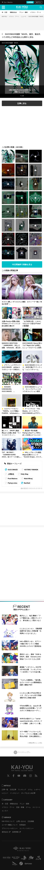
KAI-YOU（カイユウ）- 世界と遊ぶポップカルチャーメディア (22, 7)
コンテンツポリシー (26, 828)
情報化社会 (14, 804)
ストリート (36, 807)
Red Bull (27, 483)
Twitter (8, 775)
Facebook (13, 775)
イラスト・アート (14, 16)
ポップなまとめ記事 (28, 793)
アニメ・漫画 (24, 804)
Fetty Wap (24, 474)
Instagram (30, 775)
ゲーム (28, 807)
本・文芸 (5, 804)
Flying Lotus (12, 483)
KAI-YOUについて (8, 821)
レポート (37, 789)
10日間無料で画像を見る (22, 264)
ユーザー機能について (10, 825)
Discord (24, 775)
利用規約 (22, 825)
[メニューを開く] (3, 7)
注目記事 (13, 789)
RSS (36, 775)
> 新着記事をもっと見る (34, 743)
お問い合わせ (21, 821)
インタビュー (14, 793)
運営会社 (5, 832)
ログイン (38, 2)
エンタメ (5, 811)
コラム (30, 789)
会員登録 (30, 2)
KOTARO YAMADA (31, 470)
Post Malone (12, 478)
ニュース (23, 16)
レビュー (5, 793)
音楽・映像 (20, 807)
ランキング (22, 789)
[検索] (41, 7)
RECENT (23, 607)
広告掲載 (31, 821)
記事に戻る (22, 103)
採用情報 (15, 832)
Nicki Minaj (28, 478)
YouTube (18, 775)
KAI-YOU (4, 16)
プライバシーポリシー (10, 828)
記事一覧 (5, 789)
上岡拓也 (10, 474)
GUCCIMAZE (12, 470)
